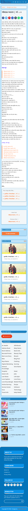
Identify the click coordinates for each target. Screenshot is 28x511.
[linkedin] (14, 485)
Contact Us (7, 472)
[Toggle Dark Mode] (21, 2)
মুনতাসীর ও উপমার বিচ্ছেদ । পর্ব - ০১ (11, 199)
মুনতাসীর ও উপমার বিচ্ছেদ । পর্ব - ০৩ (11, 196)
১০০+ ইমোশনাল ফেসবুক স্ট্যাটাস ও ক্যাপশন (17, 435)
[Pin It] (9, 18)
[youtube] (18, 2)
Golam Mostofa (22, 509)
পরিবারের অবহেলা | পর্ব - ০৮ (9, 71)
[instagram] (15, 2)
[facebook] (13, 2)
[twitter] (17, 485)
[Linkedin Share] (12, 18)
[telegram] (11, 485)
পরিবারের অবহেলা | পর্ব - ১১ (9, 77)
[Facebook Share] (3, 18)
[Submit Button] (22, 501)
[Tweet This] (6, 18)
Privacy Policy (7, 474)
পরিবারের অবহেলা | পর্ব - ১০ (9, 75)
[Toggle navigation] (26, 2)
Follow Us (7, 336)
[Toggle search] (23, 2)
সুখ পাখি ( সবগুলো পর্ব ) (8, 146)
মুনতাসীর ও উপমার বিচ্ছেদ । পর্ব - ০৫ (11, 194)
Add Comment (11, 233)
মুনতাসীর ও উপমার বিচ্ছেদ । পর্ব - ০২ (11, 256)
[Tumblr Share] (15, 18)
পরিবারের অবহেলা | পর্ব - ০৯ (9, 73)
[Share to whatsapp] (18, 18)
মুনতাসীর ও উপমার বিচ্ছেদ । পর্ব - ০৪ (11, 277)
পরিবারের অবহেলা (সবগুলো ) (9, 158)
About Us (6, 470)
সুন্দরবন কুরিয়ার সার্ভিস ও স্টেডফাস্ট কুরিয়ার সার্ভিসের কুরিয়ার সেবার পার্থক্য (16, 419)
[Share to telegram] (22, 18)
